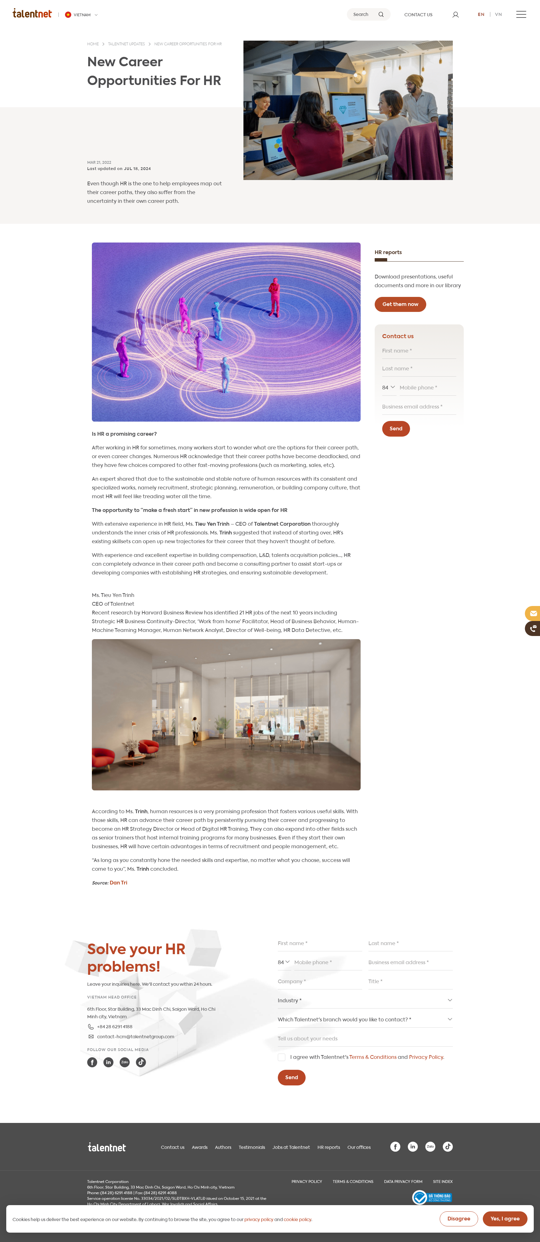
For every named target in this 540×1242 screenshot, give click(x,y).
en (481, 14)
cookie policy (297, 1219)
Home (93, 44)
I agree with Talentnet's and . (367, 1056)
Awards (200, 1147)
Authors (223, 1147)
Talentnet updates (126, 44)
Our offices (359, 1147)
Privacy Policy (426, 1056)
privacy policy (258, 1219)
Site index (443, 1181)
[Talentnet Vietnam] (32, 13)
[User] (455, 14)
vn (498, 14)
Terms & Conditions (373, 1056)
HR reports (329, 1147)
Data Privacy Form (403, 1181)
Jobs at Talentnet (291, 1147)
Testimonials (252, 1147)
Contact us (172, 1147)
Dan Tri (118, 882)
